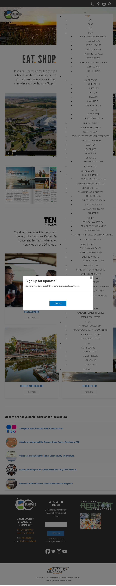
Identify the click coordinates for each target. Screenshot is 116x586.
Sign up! (58, 303)
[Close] (91, 277)
